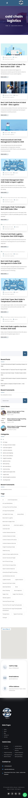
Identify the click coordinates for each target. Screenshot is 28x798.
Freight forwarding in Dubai (9, 547)
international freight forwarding (10, 572)
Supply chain (5, 594)
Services (5, 737)
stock (16, 586)
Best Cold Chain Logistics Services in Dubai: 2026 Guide (13, 327)
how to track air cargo (8, 561)
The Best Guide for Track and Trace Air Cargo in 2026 (13, 369)
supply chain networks (18, 594)
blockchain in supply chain (9, 521)
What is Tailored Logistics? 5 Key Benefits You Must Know (15, 412)
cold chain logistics (9, 59)
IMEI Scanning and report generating (18, 755)
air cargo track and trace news (10, 507)
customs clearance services (9, 543)
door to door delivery (8, 455)
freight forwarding (7, 458)
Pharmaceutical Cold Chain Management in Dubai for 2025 (12, 141)
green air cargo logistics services (10, 554)
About (5, 731)
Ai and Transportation (12, 499)
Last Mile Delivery (18, 746)
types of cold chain (18, 614)
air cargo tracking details (8, 510)
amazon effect (20, 514)
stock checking (6, 590)
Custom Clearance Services (9, 532)
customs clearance (7, 450)
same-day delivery (7, 586)
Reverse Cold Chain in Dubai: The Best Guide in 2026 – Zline (13, 65)
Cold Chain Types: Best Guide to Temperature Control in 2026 (13, 300)
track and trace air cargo (8, 601)
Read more (4, 77)
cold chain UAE (6, 528)
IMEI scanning (6, 463)
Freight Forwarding (8, 752)
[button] (7, 3)
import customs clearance (9, 568)
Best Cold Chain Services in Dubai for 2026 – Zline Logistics (13, 103)
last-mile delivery (7, 466)
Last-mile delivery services (9, 576)
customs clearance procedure (10, 539)
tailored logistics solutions (9, 477)
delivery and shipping (8, 453)
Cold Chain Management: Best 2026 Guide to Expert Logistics (12, 181)
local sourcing (6, 469)
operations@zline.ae (13, 678)
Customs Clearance (19, 752)
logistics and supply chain (9, 471)
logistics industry (7, 579)
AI (3, 439)
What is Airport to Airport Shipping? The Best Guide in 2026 (16, 427)
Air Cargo (5, 442)
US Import (5, 617)
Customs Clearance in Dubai (9, 536)
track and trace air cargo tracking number (12, 605)
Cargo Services (6, 525)
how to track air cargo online (9, 565)
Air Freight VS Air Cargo (8, 514)
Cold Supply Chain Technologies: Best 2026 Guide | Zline (13, 208)
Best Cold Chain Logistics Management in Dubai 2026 (11, 262)
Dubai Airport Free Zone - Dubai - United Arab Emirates (14, 773)
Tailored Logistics (6, 597)
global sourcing (6, 461)
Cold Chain (6, 748)
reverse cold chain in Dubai (9, 583)
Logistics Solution (19, 579)
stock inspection (18, 590)
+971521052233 (15, 668)
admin (15, 57)
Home (5, 729)
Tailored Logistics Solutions (18, 749)
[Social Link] (8, 793)
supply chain (6, 474)
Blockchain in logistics (8, 518)
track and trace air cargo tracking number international (12, 609)
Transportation (6, 614)
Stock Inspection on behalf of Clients (8, 755)
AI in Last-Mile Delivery (8, 503)
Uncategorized (6, 480)
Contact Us (6, 735)
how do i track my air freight (9, 557)
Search (25, 353)
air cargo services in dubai (9, 444)
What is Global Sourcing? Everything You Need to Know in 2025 (16, 419)
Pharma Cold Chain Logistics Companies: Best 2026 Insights (12, 235)
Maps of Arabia (10, 789)
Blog (5, 733)
